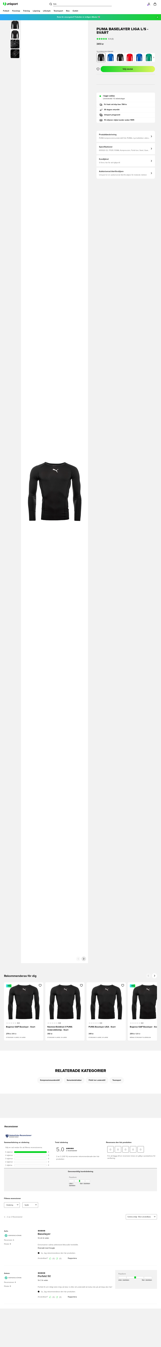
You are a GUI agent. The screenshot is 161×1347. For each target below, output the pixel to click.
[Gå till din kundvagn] (155, 4)
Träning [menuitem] (26, 11)
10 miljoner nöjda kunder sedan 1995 (119, 120)
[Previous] (148, 975)
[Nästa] (84, 959)
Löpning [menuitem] (36, 11)
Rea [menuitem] (68, 11)
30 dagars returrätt (111, 110)
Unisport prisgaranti (112, 115)
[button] (14, 34)
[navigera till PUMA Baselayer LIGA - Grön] (148, 57)
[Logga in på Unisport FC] (149, 4)
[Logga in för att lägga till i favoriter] (98, 69)
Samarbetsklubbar (74, 1080)
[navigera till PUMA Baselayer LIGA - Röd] (129, 57)
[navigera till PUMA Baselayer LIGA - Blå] (110, 57)
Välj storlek (128, 69)
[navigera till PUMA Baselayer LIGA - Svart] (120, 57)
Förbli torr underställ (97, 1080)
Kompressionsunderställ (50, 1080)
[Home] (10, 4)
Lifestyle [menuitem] (47, 11)
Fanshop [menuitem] (16, 11)
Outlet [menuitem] (75, 11)
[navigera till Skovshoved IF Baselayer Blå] (139, 57)
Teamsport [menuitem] (58, 11)
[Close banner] (157, 17)
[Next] (154, 975)
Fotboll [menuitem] (6, 11)
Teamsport (116, 1080)
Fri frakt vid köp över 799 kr (115, 104)
